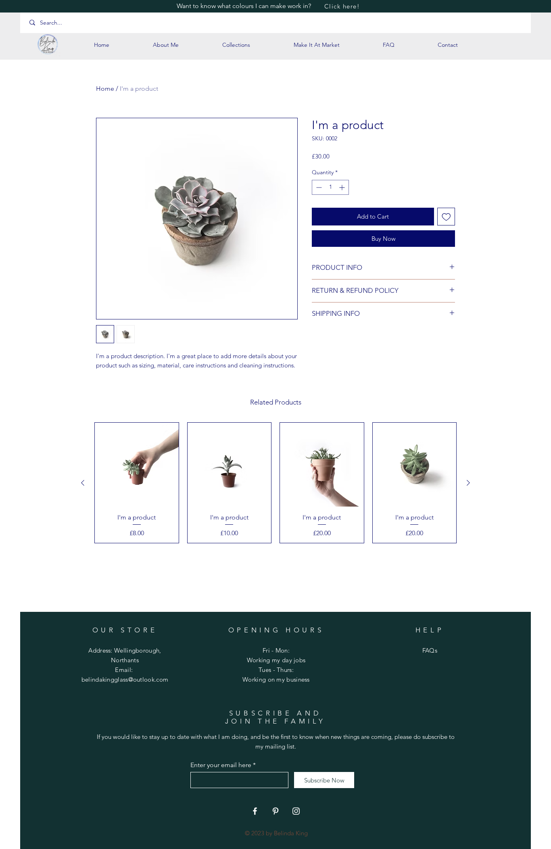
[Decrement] (318, 187)
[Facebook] (255, 811)
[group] (275, 483)
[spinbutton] (330, 187)
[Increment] (343, 187)
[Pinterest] (275, 811)
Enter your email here (220, 765)
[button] (236, 45)
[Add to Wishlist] (446, 217)
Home (105, 88)
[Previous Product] (83, 483)
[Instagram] (296, 811)
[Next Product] (468, 483)
